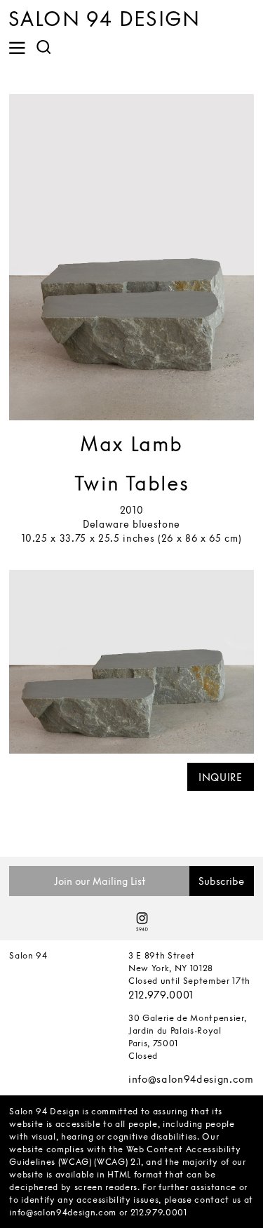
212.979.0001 (161, 995)
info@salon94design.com (191, 1079)
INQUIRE (220, 777)
